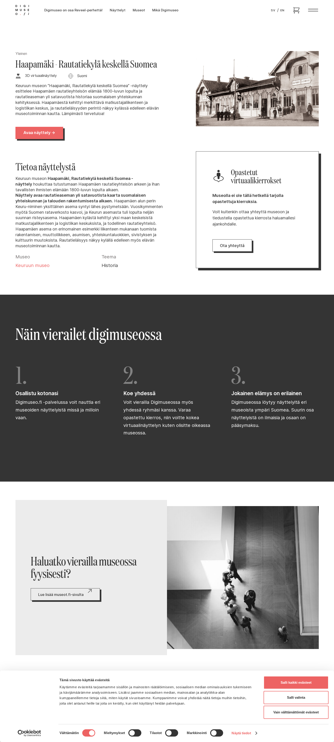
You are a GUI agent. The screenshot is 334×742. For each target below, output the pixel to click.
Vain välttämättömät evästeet (296, 712)
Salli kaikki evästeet (296, 682)
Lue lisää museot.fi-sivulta (61, 594)
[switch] (134, 733)
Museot (139, 10)
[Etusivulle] (22, 10)
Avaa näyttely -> (39, 132)
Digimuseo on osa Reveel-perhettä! (73, 10)
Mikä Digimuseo (165, 10)
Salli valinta (296, 697)
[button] (313, 10)
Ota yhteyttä (232, 245)
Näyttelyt (117, 10)
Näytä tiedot (241, 733)
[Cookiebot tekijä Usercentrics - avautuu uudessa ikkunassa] (29, 733)
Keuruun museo (32, 265)
